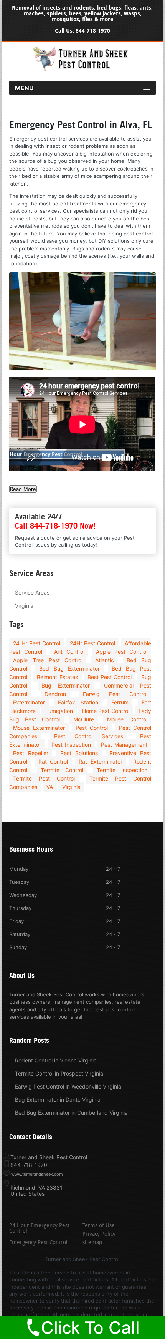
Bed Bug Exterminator (69, 668)
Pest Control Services (88, 736)
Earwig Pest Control (115, 694)
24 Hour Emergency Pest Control (39, 1228)
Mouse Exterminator (38, 727)
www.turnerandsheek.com (37, 1174)
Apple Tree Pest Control (47, 660)
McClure (83, 719)
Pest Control (92, 727)
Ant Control (69, 651)
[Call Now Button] (82, 1327)
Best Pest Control (109, 677)
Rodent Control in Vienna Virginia (56, 1060)
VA (49, 787)
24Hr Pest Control (92, 643)
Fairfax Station (78, 702)
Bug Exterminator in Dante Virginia (58, 1099)
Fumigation (59, 711)
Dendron (55, 694)
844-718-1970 (93, 31)
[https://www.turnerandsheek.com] (82, 69)
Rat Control (53, 761)
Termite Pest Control (44, 778)
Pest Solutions (79, 753)
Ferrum (120, 702)
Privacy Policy (99, 1234)
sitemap (92, 1243)
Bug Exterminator (65, 685)
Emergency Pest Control (38, 1243)
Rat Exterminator (100, 761)
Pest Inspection (71, 744)
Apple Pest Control (121, 651)
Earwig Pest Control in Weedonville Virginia (68, 1086)
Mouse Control (127, 719)
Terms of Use (98, 1226)
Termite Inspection (122, 770)
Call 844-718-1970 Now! (55, 525)
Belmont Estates (57, 677)
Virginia (24, 605)
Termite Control (62, 770)
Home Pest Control (105, 711)
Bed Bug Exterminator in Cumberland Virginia (71, 1112)
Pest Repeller (30, 753)
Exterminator (29, 702)
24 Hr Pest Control (36, 643)
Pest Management (124, 744)
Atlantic (104, 660)
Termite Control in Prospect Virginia (59, 1073)
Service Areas (32, 592)
